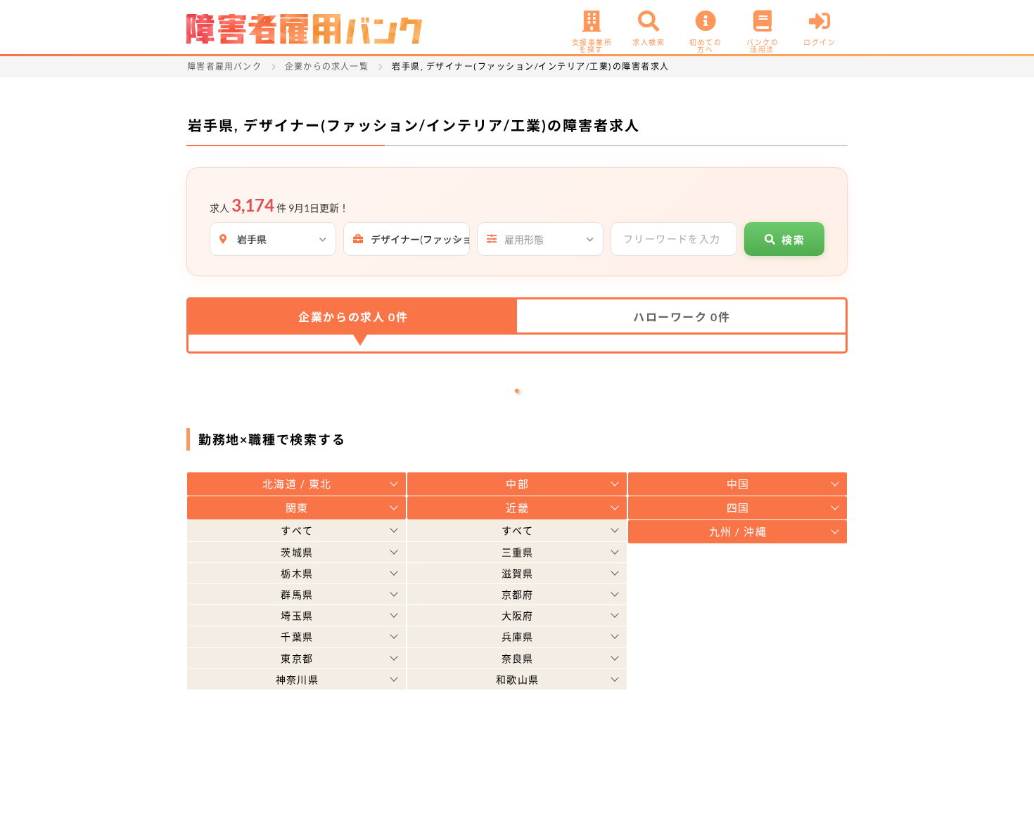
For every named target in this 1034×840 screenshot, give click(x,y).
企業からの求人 (353, 316)
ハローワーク (681, 316)
